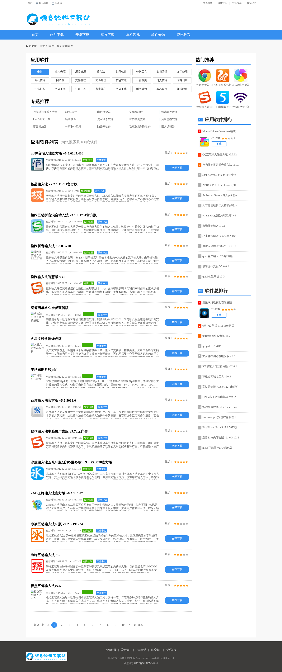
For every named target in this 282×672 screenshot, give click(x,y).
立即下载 (177, 167)
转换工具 (141, 71)
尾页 (140, 624)
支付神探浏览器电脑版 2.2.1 (219, 356)
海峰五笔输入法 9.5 (213, 225)
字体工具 (60, 89)
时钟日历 (182, 80)
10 (123, 624)
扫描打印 (40, 89)
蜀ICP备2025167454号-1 (146, 663)
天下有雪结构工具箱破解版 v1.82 (221, 205)
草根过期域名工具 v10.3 (216, 376)
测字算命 (141, 89)
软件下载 (57, 35)
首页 (30, 3)
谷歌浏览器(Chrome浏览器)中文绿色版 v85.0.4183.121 (204, 84)
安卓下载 (82, 35)
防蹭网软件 (104, 126)
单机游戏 (133, 35)
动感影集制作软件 (140, 126)
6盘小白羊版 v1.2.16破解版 (218, 325)
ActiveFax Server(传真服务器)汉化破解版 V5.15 (221, 195)
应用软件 (67, 46)
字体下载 (121, 89)
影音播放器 (40, 126)
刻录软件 (121, 71)
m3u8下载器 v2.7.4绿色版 (217, 447)
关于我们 (126, 649)
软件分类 (237, 3)
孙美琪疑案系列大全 (45, 112)
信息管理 (121, 80)
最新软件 (222, 3)
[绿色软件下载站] (59, 16)
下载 (219, 143)
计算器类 (141, 80)
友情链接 (111, 649)
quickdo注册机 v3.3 (213, 276)
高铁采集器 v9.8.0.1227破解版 (220, 386)
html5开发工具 (41, 119)
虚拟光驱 (60, 71)
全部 (40, 71)
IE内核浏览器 (137, 119)
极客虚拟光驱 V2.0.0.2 (215, 266)
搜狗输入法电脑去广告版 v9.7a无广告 (204, 107)
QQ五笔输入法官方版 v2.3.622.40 (221, 154)
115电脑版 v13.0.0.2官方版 (222, 107)
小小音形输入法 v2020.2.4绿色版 (221, 235)
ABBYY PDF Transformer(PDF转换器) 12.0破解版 (221, 185)
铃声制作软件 (73, 126)
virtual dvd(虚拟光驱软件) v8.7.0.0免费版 (221, 215)
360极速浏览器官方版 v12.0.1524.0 (240, 84)
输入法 (101, 71)
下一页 (132, 624)
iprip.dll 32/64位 (211, 346)
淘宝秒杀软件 (105, 119)
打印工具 (80, 89)
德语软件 (70, 119)
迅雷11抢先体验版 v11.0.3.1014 (220, 437)
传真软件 (162, 80)
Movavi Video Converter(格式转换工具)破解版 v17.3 (221, 131)
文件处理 (101, 80)
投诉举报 (171, 649)
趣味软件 (182, 89)
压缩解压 (80, 71)
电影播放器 (104, 112)
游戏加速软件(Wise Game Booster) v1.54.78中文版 (221, 407)
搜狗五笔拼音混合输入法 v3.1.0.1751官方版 (221, 164)
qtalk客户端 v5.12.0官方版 (217, 256)
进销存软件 (136, 112)
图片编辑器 (168, 126)
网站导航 (43, 3)
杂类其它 (101, 89)
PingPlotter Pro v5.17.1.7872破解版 (221, 427)
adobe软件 (71, 112)
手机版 (58, 3)
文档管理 (162, 71)
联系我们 (251, 3)
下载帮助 (141, 649)
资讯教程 (183, 35)
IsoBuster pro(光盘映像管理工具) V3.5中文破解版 (221, 417)
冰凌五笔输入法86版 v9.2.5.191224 (221, 246)
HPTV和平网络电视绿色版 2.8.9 (221, 396)
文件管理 (80, 80)
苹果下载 (108, 35)
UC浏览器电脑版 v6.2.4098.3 (222, 84)
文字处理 (182, 71)
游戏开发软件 (169, 112)
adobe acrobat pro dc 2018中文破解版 (221, 174)
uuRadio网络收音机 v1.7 (216, 335)
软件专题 (207, 3)
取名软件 (162, 89)
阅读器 (60, 80)
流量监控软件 (169, 119)
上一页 (45, 624)
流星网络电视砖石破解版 (217, 302)
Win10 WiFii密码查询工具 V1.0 (240, 107)
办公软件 (40, 80)
